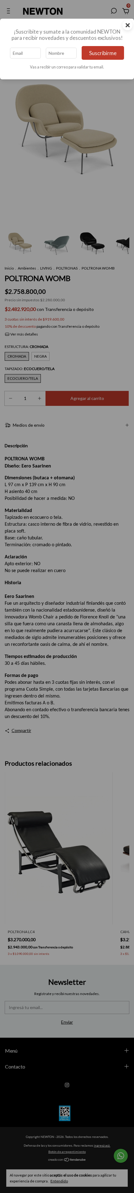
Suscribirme (103, 53)
